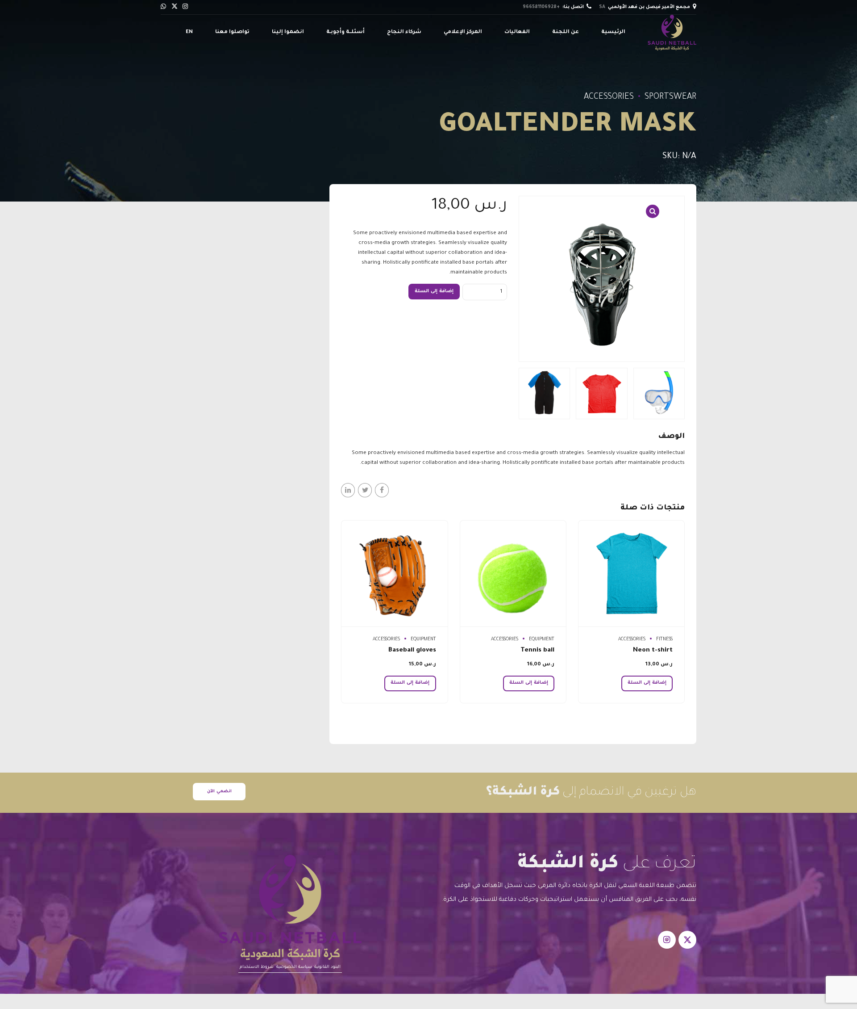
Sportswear (670, 97)
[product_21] (394, 574)
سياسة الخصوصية (294, 967)
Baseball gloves (412, 650)
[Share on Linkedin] (348, 490)
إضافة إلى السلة (434, 291)
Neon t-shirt (653, 650)
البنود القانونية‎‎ (327, 967)
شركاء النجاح (404, 32)
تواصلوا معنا (232, 32)
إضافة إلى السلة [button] (647, 682)
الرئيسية (613, 32)
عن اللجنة (565, 32)
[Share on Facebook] (382, 490)
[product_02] (631, 574)
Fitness (664, 639)
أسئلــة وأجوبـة (345, 32)
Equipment (541, 639)
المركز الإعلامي (463, 32)
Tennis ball (537, 650)
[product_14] (513, 574)
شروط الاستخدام (257, 967)
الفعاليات (517, 32)
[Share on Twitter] (365, 490)
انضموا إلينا (288, 32)
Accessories (609, 97)
